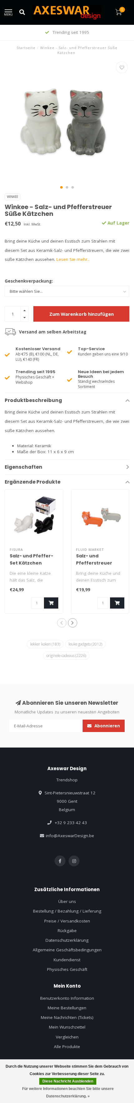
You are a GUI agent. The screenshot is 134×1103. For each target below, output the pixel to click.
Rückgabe (67, 930)
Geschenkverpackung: (29, 281)
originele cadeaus (66, 655)
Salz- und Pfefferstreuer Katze (94, 563)
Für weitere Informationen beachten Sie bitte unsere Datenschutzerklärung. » (68, 1092)
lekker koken (45, 643)
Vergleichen (67, 1037)
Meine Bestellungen (67, 1008)
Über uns (67, 901)
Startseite (26, 47)
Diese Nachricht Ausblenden (67, 1081)
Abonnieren (106, 726)
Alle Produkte (67, 1046)
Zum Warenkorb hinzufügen (81, 314)
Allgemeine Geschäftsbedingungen (67, 950)
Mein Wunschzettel (67, 1027)
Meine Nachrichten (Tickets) (67, 1017)
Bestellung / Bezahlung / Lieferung (67, 911)
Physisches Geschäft (67, 969)
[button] (61, 187)
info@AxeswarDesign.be (70, 835)
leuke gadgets (85, 643)
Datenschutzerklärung (67, 940)
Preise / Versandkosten (67, 921)
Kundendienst (67, 959)
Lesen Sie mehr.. (72, 259)
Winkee (12, 196)
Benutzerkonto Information (67, 998)
